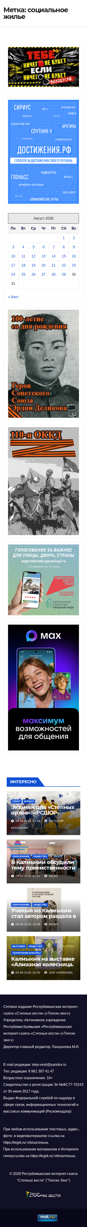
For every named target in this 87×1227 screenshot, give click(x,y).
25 (23, 274)
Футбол (29, 801)
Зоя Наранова (60, 972)
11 (23, 256)
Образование (21, 856)
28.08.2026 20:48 (27, 821)
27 (43, 274)
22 (64, 265)
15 (64, 256)
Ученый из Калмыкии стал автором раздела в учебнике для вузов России (43, 918)
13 (43, 256)
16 (74, 256)
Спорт (16, 801)
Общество (40, 856)
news (53, 876)
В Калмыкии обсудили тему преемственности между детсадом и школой (43, 870)
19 (33, 265)
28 (54, 274)
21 (54, 265)
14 (54, 256)
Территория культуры (26, 953)
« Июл (13, 297)
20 (43, 265)
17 (13, 265)
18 (23, 265)
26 (33, 274)
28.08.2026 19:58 (27, 924)
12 (33, 256)
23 (74, 265)
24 (13, 274)
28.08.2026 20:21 (27, 876)
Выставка (18, 946)
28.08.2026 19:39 (27, 972)
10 (13, 256)
